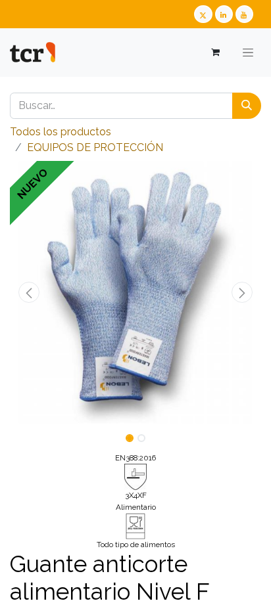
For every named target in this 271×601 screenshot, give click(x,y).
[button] (28, 292)
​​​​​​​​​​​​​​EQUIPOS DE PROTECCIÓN (95, 147)
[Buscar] (246, 106)
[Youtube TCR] (244, 14)
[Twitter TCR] (203, 14)
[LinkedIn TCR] (224, 14)
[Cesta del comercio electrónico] (214, 52)
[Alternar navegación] (248, 52)
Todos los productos (60, 131)
